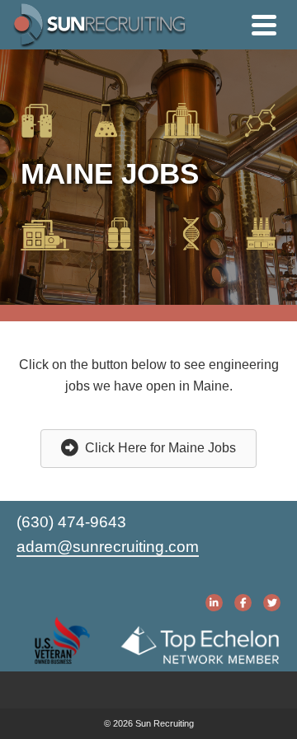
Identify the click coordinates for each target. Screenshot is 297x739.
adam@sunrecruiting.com (107, 546)
